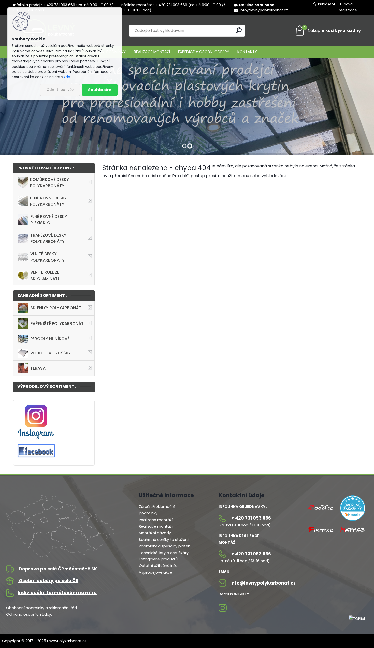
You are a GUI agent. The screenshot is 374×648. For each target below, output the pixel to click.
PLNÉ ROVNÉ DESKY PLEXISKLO (48, 220)
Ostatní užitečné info (158, 565)
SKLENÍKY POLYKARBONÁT (55, 308)
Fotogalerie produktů (158, 559)
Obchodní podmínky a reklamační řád (41, 607)
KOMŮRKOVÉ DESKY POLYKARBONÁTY (49, 182)
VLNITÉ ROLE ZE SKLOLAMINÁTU (45, 275)
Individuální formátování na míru (57, 593)
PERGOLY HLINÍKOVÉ (49, 339)
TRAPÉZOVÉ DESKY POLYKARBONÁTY (48, 238)
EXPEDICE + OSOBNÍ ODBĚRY (203, 51)
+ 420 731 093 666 (250, 518)
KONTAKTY (247, 51)
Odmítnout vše (60, 89)
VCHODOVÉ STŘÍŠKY (50, 353)
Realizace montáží (156, 519)
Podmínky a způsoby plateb (165, 546)
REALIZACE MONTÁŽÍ (152, 51)
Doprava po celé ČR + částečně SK (57, 569)
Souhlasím (99, 90)
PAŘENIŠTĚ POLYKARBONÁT (57, 324)
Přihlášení (326, 4)
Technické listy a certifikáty (164, 552)
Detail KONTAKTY (234, 594)
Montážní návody (155, 533)
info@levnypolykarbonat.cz (263, 10)
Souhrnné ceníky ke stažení (164, 539)
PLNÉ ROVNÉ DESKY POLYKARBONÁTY (48, 201)
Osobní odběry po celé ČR (48, 581)
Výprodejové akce (155, 572)
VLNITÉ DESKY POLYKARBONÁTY (47, 257)
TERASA (38, 368)
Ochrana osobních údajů (29, 614)
